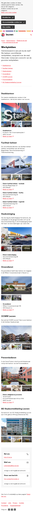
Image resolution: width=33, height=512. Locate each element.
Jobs (9, 503)
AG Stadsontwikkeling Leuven (11, 82)
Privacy (15, 503)
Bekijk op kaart (8, 136)
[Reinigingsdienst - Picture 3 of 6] (16, 248)
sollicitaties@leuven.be (11, 466)
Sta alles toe (6, 17)
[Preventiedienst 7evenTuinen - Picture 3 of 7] (16, 388)
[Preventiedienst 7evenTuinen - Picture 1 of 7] (16, 376)
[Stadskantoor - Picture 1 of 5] (16, 112)
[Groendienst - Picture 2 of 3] (6, 297)
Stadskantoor (6, 65)
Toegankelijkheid (15, 505)
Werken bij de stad (22, 40)
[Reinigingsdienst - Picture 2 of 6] (6, 248)
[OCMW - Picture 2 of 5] (6, 347)
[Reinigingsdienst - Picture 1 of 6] (16, 236)
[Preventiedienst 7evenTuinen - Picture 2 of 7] (6, 388)
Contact (3, 503)
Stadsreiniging (6, 71)
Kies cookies (6, 27)
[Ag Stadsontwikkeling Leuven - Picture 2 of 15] (6, 439)
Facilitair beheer (7, 68)
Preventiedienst (7, 79)
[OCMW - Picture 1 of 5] (16, 334)
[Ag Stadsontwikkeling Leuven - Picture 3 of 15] (16, 439)
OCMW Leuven (7, 77)
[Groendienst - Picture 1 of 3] (16, 285)
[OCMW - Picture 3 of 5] (16, 347)
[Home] (7, 35)
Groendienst (6, 74)
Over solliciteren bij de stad (10, 42)
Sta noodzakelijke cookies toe (12, 22)
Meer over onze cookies (8, 12)
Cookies (21, 503)
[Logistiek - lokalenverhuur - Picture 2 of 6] (6, 177)
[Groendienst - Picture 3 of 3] (16, 297)
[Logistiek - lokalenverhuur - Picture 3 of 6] (16, 177)
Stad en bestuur (10, 40)
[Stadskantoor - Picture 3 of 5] (16, 124)
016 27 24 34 (8, 457)
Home (3, 40)
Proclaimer (4, 505)
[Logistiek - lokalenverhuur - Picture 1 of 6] (16, 165)
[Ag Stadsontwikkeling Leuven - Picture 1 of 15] (16, 427)
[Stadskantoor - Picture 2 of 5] (6, 124)
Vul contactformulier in (11, 479)
